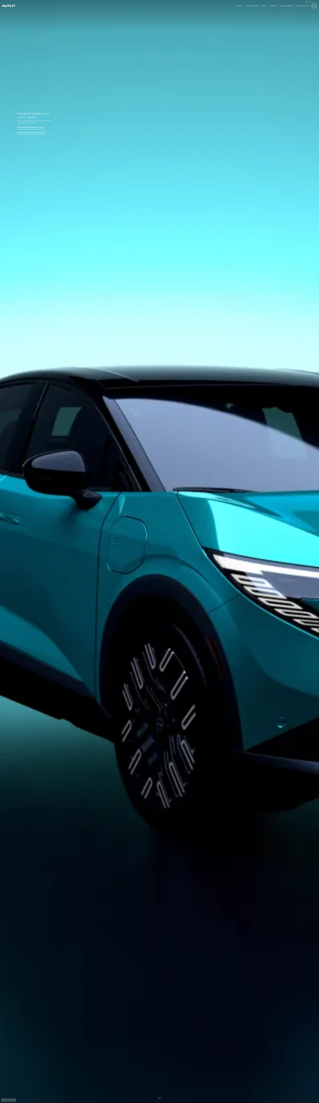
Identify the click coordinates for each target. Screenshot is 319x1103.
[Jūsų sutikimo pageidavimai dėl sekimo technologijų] (8, 1100)
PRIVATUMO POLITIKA (302, 6)
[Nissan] (314, 5)
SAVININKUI (273, 6)
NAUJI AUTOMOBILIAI (286, 6)
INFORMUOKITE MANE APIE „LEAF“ (30, 127)
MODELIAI (239, 6)
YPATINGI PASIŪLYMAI (252, 6)
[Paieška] (306, 1)
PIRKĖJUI (264, 6)
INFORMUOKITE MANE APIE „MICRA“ (31, 132)
